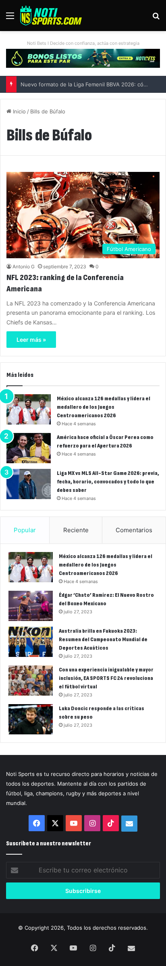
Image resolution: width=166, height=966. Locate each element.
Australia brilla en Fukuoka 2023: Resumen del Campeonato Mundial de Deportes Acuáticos (103, 639)
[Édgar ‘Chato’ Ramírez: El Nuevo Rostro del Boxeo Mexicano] (30, 606)
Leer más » (31, 339)
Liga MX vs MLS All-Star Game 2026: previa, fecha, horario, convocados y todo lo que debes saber (108, 481)
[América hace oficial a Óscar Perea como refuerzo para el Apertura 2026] (28, 448)
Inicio (18, 111)
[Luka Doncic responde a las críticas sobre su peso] (30, 719)
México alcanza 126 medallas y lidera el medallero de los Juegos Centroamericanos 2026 (103, 407)
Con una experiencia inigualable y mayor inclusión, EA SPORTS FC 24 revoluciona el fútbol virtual (106, 678)
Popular (25, 530)
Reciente (76, 530)
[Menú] (10, 18)
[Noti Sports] (51, 15)
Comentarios (134, 530)
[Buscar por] (156, 18)
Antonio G (23, 266)
